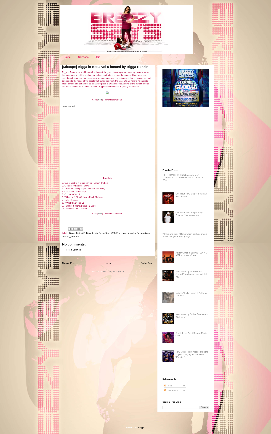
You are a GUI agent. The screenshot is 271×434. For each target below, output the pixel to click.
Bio (98, 57)
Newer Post (68, 263)
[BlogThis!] (72, 229)
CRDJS (114, 233)
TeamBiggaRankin (70, 236)
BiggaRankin (92, 233)
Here (100, 100)
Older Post (146, 263)
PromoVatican (143, 233)
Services (83, 57)
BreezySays (104, 233)
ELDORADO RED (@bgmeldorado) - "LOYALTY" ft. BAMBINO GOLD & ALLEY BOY (183, 178)
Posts (169, 385)
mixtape (123, 233)
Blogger (141, 427)
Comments (172, 390)
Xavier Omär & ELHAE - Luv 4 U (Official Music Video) (191, 254)
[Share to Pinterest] (81, 229)
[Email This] (69, 229)
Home (67, 57)
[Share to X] (75, 229)
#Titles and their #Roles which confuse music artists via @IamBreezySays (184, 235)
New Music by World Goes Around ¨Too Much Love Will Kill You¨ (191, 274)
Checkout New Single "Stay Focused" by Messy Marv (188, 213)
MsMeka (132, 233)
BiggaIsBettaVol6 (77, 233)
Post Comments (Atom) (113, 271)
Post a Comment (73, 250)
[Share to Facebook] (78, 229)
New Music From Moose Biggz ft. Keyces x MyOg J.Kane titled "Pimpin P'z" (191, 354)
